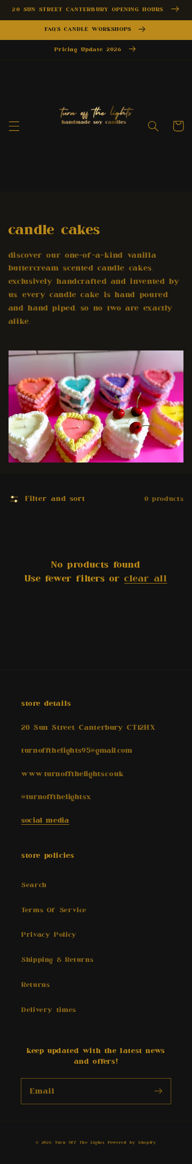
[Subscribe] (158, 1091)
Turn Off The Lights (80, 1142)
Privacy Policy (49, 935)
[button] (14, 126)
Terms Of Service (54, 910)
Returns (35, 985)
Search (34, 885)
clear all (145, 578)
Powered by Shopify (132, 1142)
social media (45, 820)
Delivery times (48, 1010)
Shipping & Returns (57, 960)
